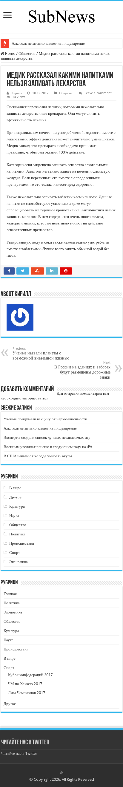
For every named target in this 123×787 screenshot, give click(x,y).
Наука (14, 515)
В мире (15, 488)
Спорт (14, 552)
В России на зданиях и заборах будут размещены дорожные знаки (82, 370)
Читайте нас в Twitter (25, 742)
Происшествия (21, 543)
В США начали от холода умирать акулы (38, 456)
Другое (15, 497)
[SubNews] (61, 16)
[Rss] (61, 772)
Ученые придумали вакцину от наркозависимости (45, 419)
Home (9, 53)
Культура (17, 506)
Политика (17, 534)
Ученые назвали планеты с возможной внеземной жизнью (41, 353)
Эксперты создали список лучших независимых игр (47, 437)
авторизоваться (35, 398)
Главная (10, 593)
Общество (27, 53)
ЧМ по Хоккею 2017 (25, 683)
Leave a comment (98, 93)
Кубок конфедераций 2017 (30, 675)
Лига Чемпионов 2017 (26, 692)
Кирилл (16, 93)
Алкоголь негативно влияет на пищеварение (48, 43)
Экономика (18, 562)
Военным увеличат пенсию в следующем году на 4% (48, 446)
